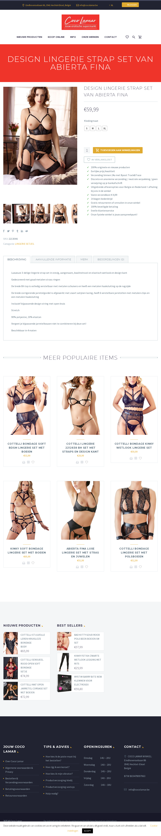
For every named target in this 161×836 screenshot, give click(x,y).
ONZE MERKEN (90, 37)
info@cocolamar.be (89, 5)
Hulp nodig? (52, 793)
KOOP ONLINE (56, 37)
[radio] (86, 128)
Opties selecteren (23, 462)
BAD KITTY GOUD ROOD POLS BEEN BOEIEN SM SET (87, 638)
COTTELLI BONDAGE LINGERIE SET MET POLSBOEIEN (134, 552)
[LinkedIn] (22, 231)
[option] (40, 136)
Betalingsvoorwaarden (17, 788)
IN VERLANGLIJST (102, 159)
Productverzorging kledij (59, 780)
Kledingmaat (91, 120)
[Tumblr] (17, 231)
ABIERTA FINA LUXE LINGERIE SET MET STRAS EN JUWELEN (80, 552)
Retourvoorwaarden (16, 795)
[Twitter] (8, 231)
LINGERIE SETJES (24, 243)
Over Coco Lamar (14, 761)
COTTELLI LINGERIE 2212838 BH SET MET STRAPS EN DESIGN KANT (80, 447)
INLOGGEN (131, 4)
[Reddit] (26, 231)
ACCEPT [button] (87, 831)
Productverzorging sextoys (60, 786)
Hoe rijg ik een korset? (57, 767)
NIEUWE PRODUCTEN (29, 37)
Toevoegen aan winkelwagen (120, 150)
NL (112, 5)
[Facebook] (4, 231)
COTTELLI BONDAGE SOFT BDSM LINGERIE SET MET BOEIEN (27, 447)
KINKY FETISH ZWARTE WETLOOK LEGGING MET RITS (87, 659)
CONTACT (110, 37)
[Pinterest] (13, 231)
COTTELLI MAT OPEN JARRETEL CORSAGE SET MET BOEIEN (34, 688)
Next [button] (79, 213)
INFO (73, 37)
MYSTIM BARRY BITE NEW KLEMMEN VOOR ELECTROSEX (88, 680)
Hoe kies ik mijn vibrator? (59, 773)
